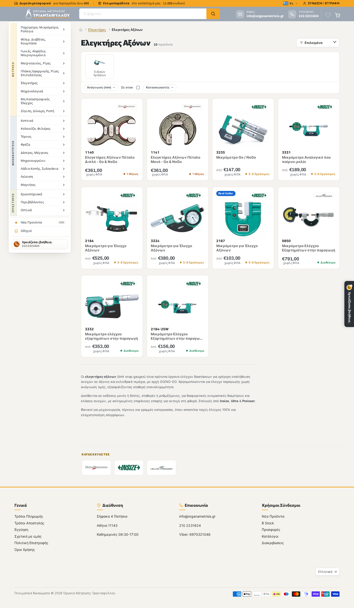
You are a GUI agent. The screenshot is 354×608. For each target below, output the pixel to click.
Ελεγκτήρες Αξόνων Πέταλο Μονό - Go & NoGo (175, 159)
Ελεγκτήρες (97, 29)
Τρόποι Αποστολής (29, 523)
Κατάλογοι (270, 536)
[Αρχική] (81, 29)
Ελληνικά (325, 572)
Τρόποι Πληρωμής (28, 516)
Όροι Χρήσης (24, 549)
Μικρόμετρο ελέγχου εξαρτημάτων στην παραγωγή (111, 336)
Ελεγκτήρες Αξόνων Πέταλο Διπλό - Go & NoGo (110, 159)
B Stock (268, 523)
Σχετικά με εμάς (28, 536)
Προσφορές (271, 529)
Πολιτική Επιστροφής (31, 543)
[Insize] (129, 467)
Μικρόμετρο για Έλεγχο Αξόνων (105, 247)
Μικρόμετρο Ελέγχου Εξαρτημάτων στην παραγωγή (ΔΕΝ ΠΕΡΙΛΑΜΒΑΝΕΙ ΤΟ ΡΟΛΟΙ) (177, 341)
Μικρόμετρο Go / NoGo (236, 157)
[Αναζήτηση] (213, 13)
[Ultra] (96, 467)
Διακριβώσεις (273, 543)
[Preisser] (161, 467)
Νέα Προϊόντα (273, 516)
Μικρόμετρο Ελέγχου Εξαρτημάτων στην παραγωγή (308, 247)
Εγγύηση (21, 529)
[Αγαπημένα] (328, 15)
